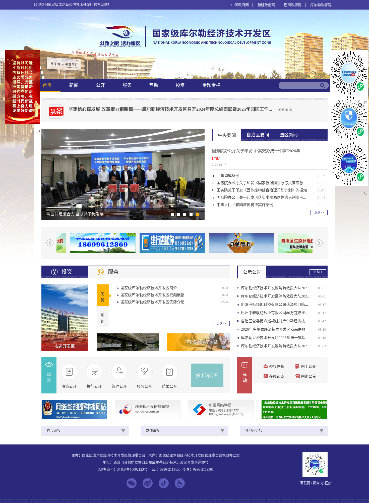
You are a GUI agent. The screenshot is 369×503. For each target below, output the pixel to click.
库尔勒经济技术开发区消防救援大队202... (275, 288)
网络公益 (308, 376)
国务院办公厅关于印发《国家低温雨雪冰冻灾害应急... (261, 183)
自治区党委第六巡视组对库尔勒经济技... (274, 321)
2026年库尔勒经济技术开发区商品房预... (275, 329)
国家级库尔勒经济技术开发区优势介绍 (152, 302)
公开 (100, 85)
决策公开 (69, 386)
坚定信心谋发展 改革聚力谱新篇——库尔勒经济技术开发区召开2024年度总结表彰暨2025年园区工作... (170, 109)
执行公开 (94, 386)
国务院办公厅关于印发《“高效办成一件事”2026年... (257, 151)
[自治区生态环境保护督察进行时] (303, 243)
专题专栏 (211, 85)
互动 (153, 85)
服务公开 (144, 386)
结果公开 (169, 386)
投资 (180, 85)
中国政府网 (240, 5)
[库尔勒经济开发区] (184, 46)
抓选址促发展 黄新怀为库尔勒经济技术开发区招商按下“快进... (101, 214)
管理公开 (119, 386)
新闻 (73, 85)
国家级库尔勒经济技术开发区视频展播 (152, 295)
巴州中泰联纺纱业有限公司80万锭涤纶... (274, 313)
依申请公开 (207, 375)
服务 (127, 85)
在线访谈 (276, 376)
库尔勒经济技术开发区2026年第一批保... (275, 338)
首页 (47, 85)
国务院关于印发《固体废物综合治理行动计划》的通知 (262, 190)
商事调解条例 (228, 176)
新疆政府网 (266, 5)
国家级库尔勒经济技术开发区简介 (148, 288)
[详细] (216, 158)
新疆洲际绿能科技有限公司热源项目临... (274, 305)
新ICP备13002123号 (132, 469)
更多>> (319, 212)
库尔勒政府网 (320, 5)
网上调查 (308, 367)
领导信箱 (276, 367)
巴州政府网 (292, 5)
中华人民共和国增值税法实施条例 (245, 205)
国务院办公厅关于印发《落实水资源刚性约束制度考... (261, 197)
